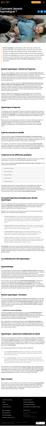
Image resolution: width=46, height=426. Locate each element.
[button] (38, 11)
